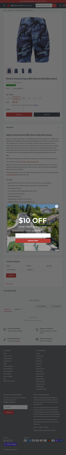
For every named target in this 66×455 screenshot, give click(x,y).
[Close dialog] (56, 206)
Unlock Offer (33, 241)
